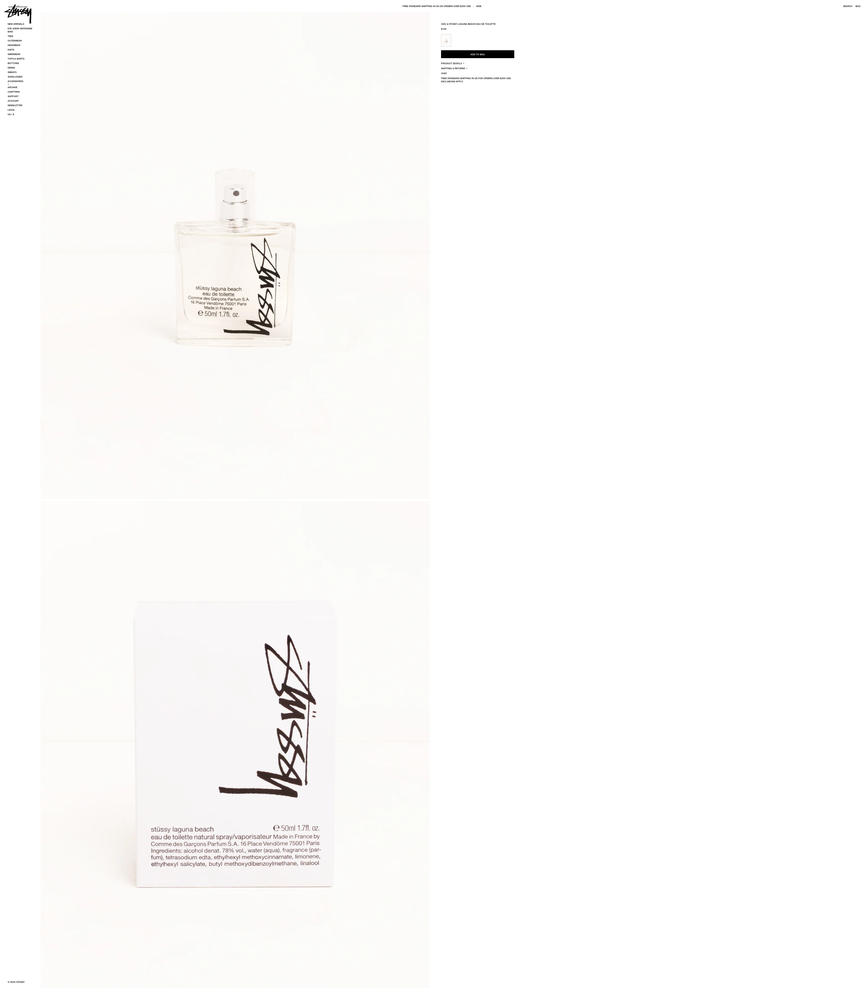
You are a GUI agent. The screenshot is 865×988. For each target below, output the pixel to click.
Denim (11, 67)
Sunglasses (15, 76)
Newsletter (15, 105)
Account (13, 100)
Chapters (14, 91)
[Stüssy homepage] (18, 14)
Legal (11, 109)
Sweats (12, 72)
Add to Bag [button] (478, 54)
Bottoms (13, 63)
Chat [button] (444, 73)
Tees (10, 36)
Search (847, 6)
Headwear (14, 45)
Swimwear (14, 54)
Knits (11, 49)
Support (13, 96)
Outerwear (15, 40)
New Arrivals (16, 24)
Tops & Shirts (16, 58)
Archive (12, 87)
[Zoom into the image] (235, 255)
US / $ (11, 114)
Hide (478, 6)
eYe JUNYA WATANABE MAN (20, 30)
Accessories (15, 81)
